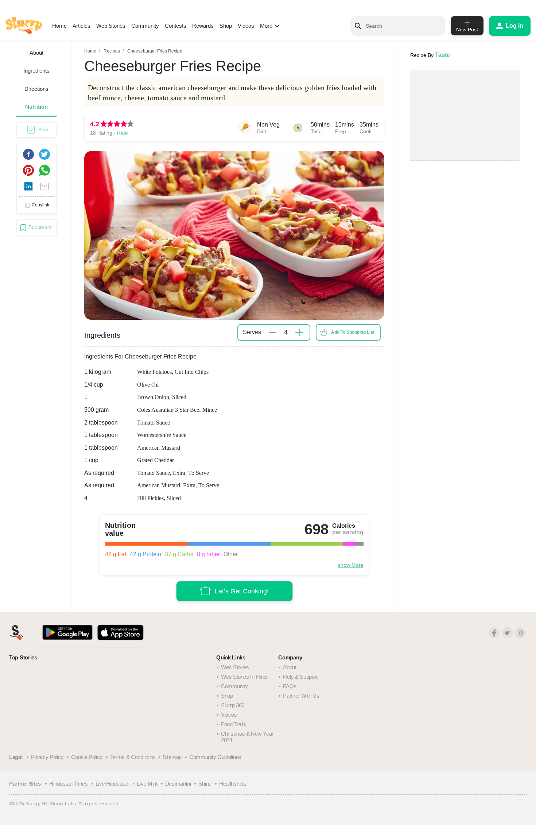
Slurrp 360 (232, 705)
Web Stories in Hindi (244, 677)
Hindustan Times (68, 784)
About (289, 667)
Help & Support (300, 677)
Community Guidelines (215, 757)
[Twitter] (507, 632)
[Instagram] (520, 632)
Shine (204, 784)
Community (145, 26)
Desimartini (178, 784)
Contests (175, 26)
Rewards (203, 26)
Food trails (233, 724)
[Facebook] (494, 632)
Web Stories (110, 26)
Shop (226, 26)
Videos (246, 26)
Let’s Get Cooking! (242, 591)
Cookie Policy (86, 757)
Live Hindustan (112, 784)
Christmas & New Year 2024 (247, 737)
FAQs (289, 686)
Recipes (112, 51)
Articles (81, 26)
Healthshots (232, 784)
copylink (40, 205)
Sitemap (172, 757)
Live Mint (147, 784)
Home (59, 26)
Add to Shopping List (352, 332)
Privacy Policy (47, 757)
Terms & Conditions (132, 757)
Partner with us (301, 696)
